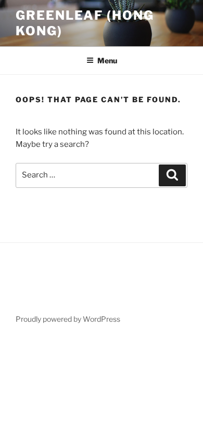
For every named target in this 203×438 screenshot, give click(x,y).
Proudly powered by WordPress (68, 318)
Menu (107, 60)
